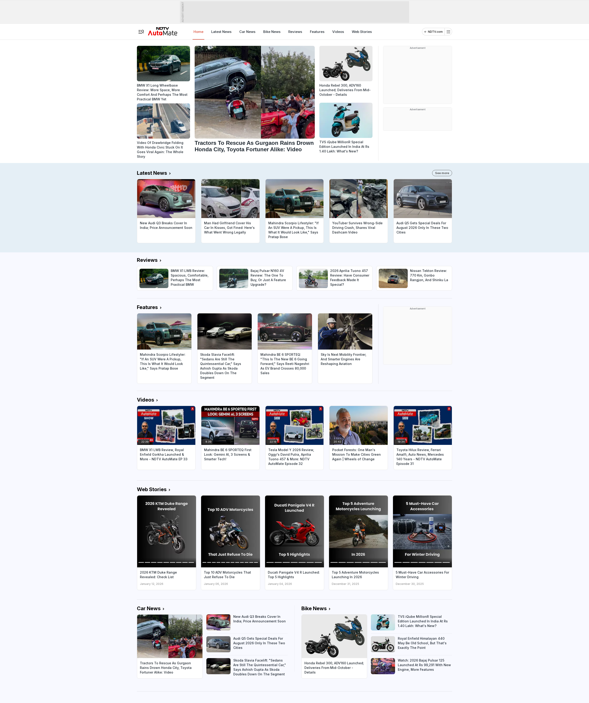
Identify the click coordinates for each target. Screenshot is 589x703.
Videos (338, 31)
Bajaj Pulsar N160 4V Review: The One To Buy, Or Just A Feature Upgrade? (268, 277)
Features (317, 31)
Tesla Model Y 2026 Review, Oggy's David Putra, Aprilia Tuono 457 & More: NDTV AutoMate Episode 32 (291, 457)
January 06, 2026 (216, 584)
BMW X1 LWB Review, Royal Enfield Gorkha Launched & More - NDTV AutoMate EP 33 (164, 454)
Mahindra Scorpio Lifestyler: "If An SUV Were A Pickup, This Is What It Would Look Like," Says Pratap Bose (293, 230)
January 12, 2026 (151, 584)
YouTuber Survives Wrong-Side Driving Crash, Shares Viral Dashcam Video (357, 227)
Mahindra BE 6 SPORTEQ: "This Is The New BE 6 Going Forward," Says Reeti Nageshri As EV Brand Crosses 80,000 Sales (284, 364)
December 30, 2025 (410, 584)
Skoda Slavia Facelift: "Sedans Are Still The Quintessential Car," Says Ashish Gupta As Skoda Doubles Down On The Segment (220, 366)
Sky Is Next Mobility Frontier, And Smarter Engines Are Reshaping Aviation (343, 359)
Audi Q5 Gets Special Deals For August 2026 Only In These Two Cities (422, 227)
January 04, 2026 (280, 584)
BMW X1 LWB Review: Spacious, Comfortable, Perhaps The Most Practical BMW (189, 277)
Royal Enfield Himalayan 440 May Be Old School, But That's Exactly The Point (422, 643)
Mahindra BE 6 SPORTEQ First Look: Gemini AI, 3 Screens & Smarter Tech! (227, 454)
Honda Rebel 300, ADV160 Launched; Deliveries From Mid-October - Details (345, 89)
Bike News (271, 31)
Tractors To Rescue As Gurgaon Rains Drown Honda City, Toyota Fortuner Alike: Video (254, 146)
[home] (162, 30)
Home (198, 31)
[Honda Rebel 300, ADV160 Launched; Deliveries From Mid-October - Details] (345, 63)
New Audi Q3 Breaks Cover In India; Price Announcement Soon (166, 225)
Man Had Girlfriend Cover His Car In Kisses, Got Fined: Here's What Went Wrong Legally (229, 227)
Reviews (295, 31)
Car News (247, 31)
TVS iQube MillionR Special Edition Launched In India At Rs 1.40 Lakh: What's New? (344, 146)
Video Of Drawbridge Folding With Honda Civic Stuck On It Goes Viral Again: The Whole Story (160, 149)
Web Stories (362, 31)
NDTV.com (435, 31)
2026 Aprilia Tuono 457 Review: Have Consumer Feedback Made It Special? (349, 277)
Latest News (221, 31)
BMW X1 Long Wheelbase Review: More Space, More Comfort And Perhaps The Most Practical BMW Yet (162, 92)
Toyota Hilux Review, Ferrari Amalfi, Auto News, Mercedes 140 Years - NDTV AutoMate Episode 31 (420, 457)
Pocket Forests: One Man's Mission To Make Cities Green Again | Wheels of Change (356, 454)
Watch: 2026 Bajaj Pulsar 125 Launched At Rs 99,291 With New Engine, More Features (424, 664)
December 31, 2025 (345, 584)
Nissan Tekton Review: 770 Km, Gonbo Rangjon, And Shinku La (429, 275)
